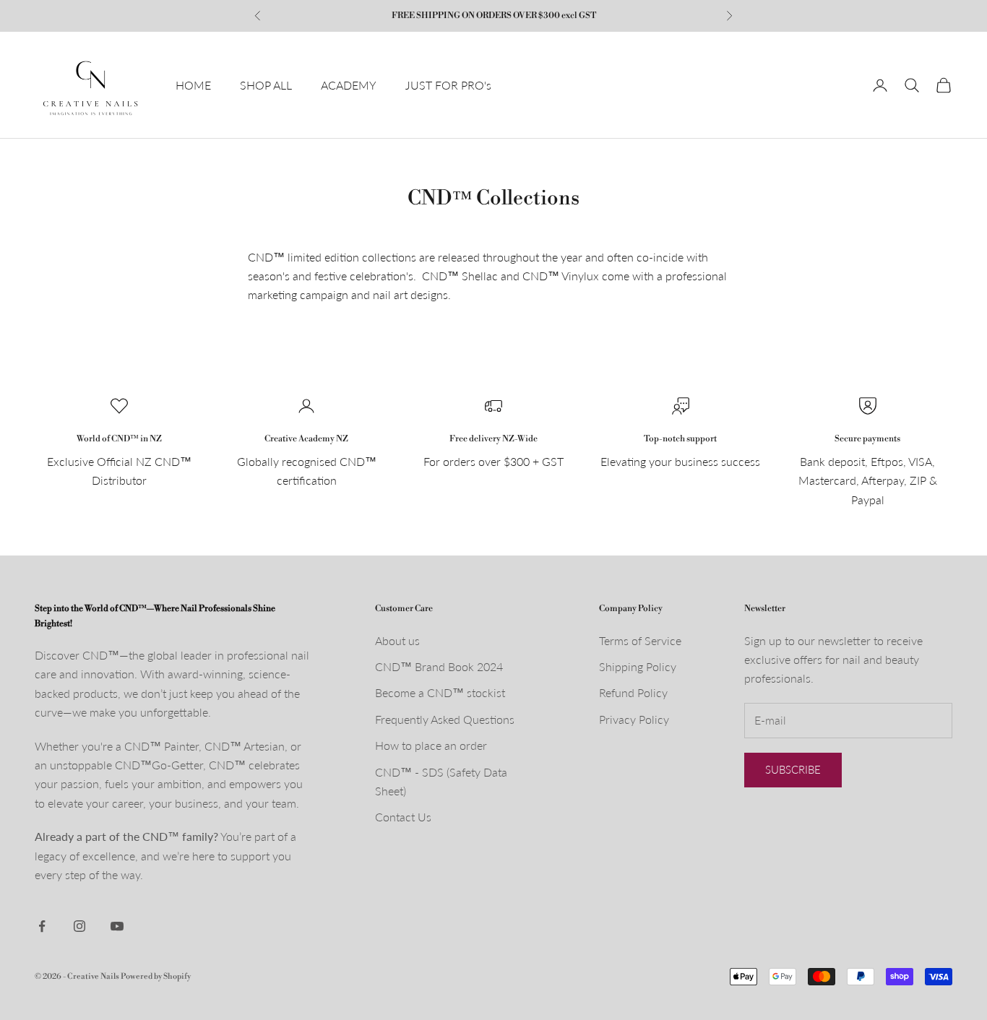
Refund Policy (633, 692)
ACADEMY (348, 85)
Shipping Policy (637, 666)
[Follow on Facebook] (42, 926)
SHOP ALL (266, 85)
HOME (193, 85)
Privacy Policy (634, 719)
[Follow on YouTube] (117, 926)
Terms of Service (640, 640)
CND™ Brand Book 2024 (439, 666)
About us (397, 640)
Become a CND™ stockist (440, 692)
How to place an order (431, 745)
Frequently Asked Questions (444, 719)
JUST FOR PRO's (448, 85)
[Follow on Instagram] (79, 926)
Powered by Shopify (156, 977)
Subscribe (793, 769)
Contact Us (403, 817)
